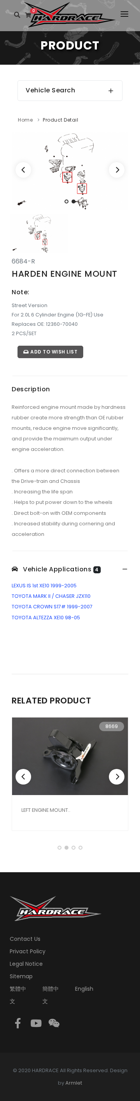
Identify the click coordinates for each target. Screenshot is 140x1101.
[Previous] (23, 170)
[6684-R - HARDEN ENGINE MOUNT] (70, 170)
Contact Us (25, 939)
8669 (111, 726)
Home (25, 120)
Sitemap (21, 976)
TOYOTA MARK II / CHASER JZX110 (51, 596)
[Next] (116, 170)
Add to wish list (53, 351)
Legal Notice (26, 964)
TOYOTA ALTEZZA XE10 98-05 (46, 617)
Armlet (73, 1083)
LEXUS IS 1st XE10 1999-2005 (44, 585)
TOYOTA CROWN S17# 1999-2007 (52, 606)
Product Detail (60, 120)
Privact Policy (28, 951)
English (84, 989)
